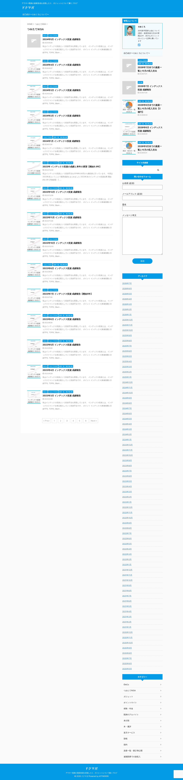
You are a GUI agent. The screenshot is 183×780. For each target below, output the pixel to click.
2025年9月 (127, 335)
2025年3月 (127, 366)
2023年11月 (127, 450)
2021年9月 (127, 585)
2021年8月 (127, 590)
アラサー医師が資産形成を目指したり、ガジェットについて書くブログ (91, 773)
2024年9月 (127, 398)
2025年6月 (127, 351)
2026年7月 (127, 283)
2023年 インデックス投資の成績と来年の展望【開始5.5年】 (72, 166)
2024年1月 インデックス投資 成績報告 (61, 141)
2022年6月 (127, 538)
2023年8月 (127, 465)
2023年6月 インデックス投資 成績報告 (62, 319)
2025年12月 (127, 320)
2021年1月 (126, 627)
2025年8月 (127, 340)
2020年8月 (127, 653)
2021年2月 (126, 622)
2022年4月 (127, 549)
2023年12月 (127, 445)
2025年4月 (127, 361)
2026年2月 (127, 309)
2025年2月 (127, 372)
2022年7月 (127, 533)
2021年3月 (127, 616)
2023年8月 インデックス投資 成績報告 (62, 268)
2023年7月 (127, 471)
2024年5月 (127, 419)
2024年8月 (127, 403)
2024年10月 (127, 393)
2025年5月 (127, 356)
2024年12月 (127, 382)
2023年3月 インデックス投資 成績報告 (62, 395)
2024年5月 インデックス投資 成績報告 (62, 39)
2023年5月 (127, 481)
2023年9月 (127, 460)
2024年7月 (127, 408)
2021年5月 (127, 606)
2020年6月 (127, 663)
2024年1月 (127, 439)
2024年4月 (127, 424)
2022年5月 (127, 544)
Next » (94, 420)
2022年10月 (127, 518)
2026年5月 (127, 294)
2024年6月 (127, 413)
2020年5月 (127, 669)
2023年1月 (127, 502)
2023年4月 (127, 486)
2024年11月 (127, 387)
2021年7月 (126, 596)
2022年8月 (127, 528)
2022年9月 (127, 523)
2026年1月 (127, 314)
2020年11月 (127, 637)
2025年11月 (127, 325)
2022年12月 (127, 507)
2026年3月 (127, 304)
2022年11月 (127, 512)
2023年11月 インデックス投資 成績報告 (62, 217)
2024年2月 (127, 434)
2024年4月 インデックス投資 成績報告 (62, 64)
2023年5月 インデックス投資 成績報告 (62, 344)
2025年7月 (127, 346)
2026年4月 (127, 299)
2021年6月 (127, 601)
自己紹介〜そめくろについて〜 (36, 14)
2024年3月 (127, 429)
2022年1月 (126, 564)
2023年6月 (127, 476)
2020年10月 (127, 643)
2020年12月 (127, 632)
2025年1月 (127, 377)
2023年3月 (127, 491)
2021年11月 (127, 575)
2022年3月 (127, 554)
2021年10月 (127, 580)
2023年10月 (127, 455)
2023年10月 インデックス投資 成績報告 (62, 243)
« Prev (46, 420)
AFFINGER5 (104, 776)
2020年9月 (127, 648)
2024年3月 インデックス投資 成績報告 (62, 90)
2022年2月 (127, 559)
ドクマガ (28, 7)
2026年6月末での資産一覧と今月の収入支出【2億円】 (150, 108)
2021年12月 (127, 570)
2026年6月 (127, 288)
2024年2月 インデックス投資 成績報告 (62, 115)
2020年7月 (127, 658)
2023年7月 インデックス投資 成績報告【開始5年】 (68, 293)
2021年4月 (127, 611)
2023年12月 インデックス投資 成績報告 (62, 192)
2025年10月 (127, 330)
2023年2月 (127, 497)
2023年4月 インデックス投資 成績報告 (62, 370)
